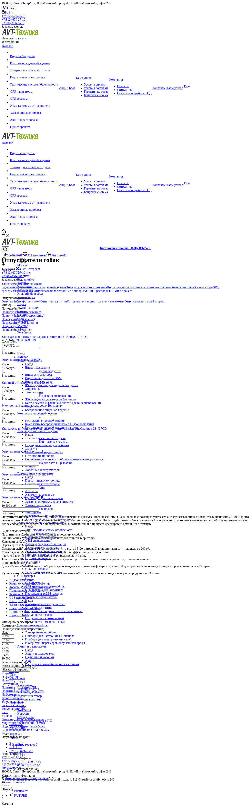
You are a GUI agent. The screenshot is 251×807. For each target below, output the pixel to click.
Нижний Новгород (30, 293)
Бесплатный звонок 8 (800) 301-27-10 (125, 248)
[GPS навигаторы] (34, 88)
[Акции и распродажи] (34, 116)
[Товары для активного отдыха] (34, 67)
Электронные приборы (40, 632)
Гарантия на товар (14, 705)
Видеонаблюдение (37, 367)
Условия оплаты (12, 698)
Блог (5, 712)
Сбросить (22, 669)
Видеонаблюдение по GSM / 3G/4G (25, 729)
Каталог (22, 357)
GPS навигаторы (36, 568)
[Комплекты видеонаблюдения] (34, 60)
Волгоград (24, 272)
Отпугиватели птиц (53, 301)
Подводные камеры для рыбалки (23, 726)
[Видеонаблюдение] (34, 53)
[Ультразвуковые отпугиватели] (34, 102)
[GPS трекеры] (34, 95)
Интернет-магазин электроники (26, 778)
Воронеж (23, 276)
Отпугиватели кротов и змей (21, 301)
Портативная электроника (42, 480)
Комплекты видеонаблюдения (45, 420)
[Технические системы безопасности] (34, 81)
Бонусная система (13, 708)
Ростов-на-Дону (28, 307)
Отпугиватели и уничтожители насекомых (96, 301)
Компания (8, 673)
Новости (7, 680)
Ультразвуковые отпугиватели (33, 290)
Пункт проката (122, 290)
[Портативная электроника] (34, 74)
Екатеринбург (26, 279)
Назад (21, 353)
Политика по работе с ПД (19, 687)
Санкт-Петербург (28, 269)
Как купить (25, 685)
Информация (10, 694)
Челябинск (24, 332)
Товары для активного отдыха (45, 438)
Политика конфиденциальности (23, 691)
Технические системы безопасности (49, 530)
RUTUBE (20, 795)
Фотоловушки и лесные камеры (23, 719)
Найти (6, 789)
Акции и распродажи (39, 653)
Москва (22, 265)
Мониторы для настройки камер (23, 722)
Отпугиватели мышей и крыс (144, 301)
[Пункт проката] (34, 123)
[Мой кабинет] (4, 232)
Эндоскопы (9, 733)
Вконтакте (20, 790)
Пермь (21, 304)
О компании (10, 677)
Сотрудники (10, 684)
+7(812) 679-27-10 (13, 16)
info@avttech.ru (12, 768)
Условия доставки (13, 701)
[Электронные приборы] (34, 109)
